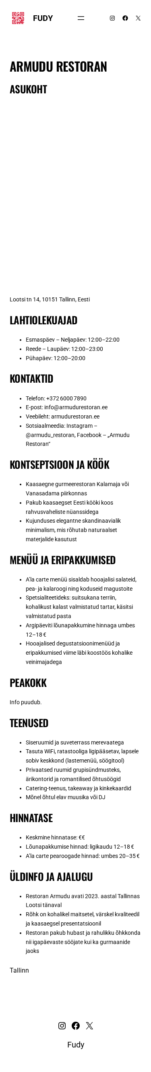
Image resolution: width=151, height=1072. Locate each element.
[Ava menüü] (81, 18)
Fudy (43, 18)
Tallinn (19, 970)
